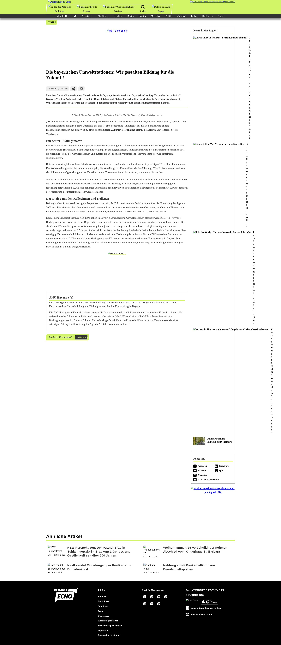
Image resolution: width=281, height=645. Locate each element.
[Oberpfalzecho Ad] (212, 1)
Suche (142, 11)
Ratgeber (206, 16)
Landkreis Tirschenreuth (60, 337)
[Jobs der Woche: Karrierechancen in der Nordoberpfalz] (213, 278)
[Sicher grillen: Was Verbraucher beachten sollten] (213, 185)
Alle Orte (101, 16)
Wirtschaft (181, 16)
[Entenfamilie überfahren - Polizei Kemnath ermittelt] (213, 88)
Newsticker (87, 16)
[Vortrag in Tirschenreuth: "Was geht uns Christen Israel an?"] (213, 381)
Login (161, 11)
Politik (169, 16)
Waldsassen (81, 337)
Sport (141, 16)
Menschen (155, 16)
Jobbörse (59, 11)
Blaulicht (118, 16)
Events (86, 11)
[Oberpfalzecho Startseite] (59, 2)
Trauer (221, 16)
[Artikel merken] (81, 88)
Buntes (130, 16)
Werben (118, 11)
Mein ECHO (63, 16)
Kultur (194, 16)
